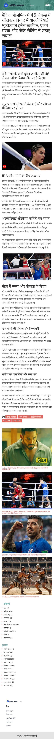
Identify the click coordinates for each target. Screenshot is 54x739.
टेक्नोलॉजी (8, 638)
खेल (6, 608)
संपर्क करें (9, 722)
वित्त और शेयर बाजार (11, 625)
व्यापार (7, 621)
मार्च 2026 (8, 662)
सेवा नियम (9, 715)
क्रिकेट (8, 618)
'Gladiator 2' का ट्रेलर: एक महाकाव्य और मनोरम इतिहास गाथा (20, 597)
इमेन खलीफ (23, 417)
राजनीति (8, 615)
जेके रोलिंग (17, 420)
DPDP (8, 726)
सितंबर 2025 (9, 675)
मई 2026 (8, 656)
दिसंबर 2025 (9, 665)
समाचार (7, 628)
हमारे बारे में (9, 711)
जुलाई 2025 (9, 682)
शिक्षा (6, 634)
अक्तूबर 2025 (9, 672)
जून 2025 (8, 685)
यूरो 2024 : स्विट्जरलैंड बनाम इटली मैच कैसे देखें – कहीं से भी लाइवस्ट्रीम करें (24, 555)
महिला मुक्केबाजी (36, 417)
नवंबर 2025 (8, 669)
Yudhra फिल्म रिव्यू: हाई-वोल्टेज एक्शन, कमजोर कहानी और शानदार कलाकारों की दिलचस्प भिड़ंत (25, 469)
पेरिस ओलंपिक (11, 417)
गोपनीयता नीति (10, 718)
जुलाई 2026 (9, 649)
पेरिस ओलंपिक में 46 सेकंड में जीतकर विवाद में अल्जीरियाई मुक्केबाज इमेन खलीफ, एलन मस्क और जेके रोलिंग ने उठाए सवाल (26, 512)
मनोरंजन (8, 611)
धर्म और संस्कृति (10, 631)
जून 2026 (8, 652)
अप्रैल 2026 (9, 659)
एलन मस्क (6, 420)
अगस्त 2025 (9, 679)
